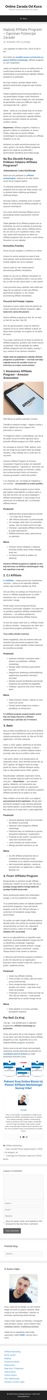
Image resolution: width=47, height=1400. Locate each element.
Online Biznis (10, 1372)
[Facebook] (20, 1137)
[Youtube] (23, 1137)
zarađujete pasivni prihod (15, 1054)
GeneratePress (23, 1396)
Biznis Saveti (10, 1355)
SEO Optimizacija (11, 1378)
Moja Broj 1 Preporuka (14, 1368)
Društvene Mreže (11, 1362)
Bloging (7, 1358)
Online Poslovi (10, 1375)
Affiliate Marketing (14, 1145)
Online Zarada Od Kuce (23, 6)
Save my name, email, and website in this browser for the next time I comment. (24, 1222)
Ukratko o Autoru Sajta (14, 1382)
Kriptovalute (9, 1365)
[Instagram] (27, 1137)
